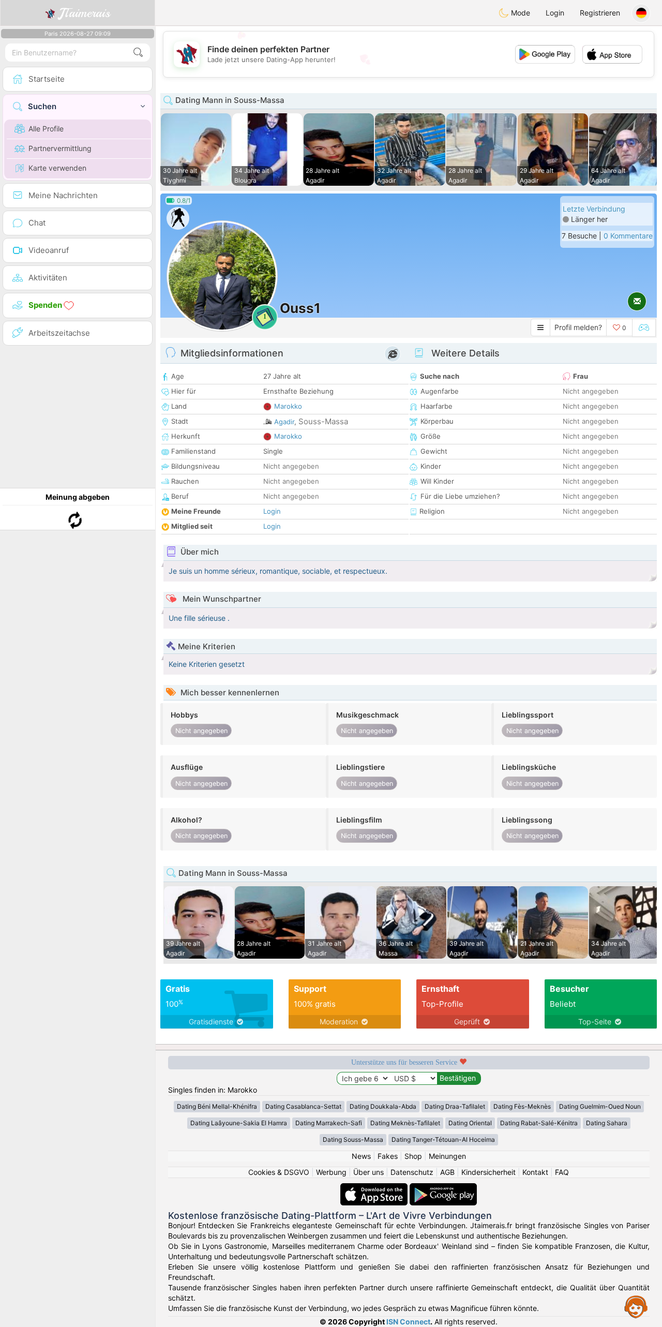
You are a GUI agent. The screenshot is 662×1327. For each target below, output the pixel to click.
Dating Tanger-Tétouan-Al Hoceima (443, 1139)
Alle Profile (46, 128)
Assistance (636, 1306)
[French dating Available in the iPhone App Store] (375, 1188)
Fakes (388, 1156)
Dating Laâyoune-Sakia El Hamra (238, 1123)
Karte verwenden (57, 167)
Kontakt (535, 1172)
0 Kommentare (628, 235)
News (361, 1156)
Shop (413, 1156)
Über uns (368, 1172)
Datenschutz (411, 1172)
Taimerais (84, 13)
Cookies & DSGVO (278, 1172)
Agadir (284, 422)
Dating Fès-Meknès (522, 1106)
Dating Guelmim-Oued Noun (600, 1106)
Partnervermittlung (60, 148)
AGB (447, 1172)
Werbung (331, 1172)
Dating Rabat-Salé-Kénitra (539, 1123)
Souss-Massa (323, 421)
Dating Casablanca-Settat (303, 1106)
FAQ (562, 1172)
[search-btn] (138, 52)
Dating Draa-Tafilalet (455, 1106)
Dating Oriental (470, 1123)
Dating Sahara (606, 1123)
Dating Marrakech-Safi (328, 1123)
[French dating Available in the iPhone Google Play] (443, 1188)
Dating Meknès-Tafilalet (405, 1123)
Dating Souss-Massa (353, 1139)
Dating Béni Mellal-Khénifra (217, 1106)
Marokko (288, 406)
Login (555, 12)
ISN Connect (408, 1321)
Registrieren (600, 12)
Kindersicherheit (488, 1172)
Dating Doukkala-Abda (383, 1106)
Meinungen (447, 1156)
